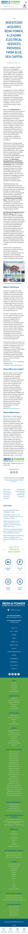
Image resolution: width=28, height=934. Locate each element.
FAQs (14, 721)
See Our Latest (8, 588)
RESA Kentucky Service (14, 762)
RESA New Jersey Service (14, 768)
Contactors (14, 878)
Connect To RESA (8, 568)
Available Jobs (14, 698)
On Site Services (13, 736)
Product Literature (14, 715)
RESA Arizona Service (14, 751)
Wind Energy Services (14, 915)
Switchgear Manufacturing (14, 866)
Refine (24, 7)
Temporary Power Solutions (14, 846)
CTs (14, 880)
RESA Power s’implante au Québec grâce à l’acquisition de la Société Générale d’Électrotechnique (13, 531)
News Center (14, 685)
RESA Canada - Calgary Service (14, 785)
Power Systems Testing (14, 732)
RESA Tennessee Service (14, 778)
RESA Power (14, 481)
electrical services (8, 479)
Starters (14, 876)
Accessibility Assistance (14, 723)
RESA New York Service (14, 770)
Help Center (14, 719)
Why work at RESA (14, 708)
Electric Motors (14, 870)
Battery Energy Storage (14, 906)
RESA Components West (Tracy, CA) (14, 855)
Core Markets (14, 689)
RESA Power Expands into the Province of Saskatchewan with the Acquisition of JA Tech (13, 516)
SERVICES (14, 648)
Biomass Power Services (14, 908)
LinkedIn (7, 365)
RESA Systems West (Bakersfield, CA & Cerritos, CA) (14, 900)
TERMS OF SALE (14, 645)
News (14, 18)
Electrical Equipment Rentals (14, 864)
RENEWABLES (14, 662)
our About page (17, 455)
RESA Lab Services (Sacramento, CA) (14, 819)
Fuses (14, 835)
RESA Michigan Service (14, 764)
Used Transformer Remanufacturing (14, 810)
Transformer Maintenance (14, 804)
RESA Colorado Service (14, 756)
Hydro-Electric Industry (14, 911)
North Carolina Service (14, 772)
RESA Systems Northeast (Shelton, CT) (14, 895)
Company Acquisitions (14, 691)
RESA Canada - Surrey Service (14, 791)
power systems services (10, 418)
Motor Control (14, 838)
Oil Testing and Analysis (14, 806)
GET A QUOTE (14, 665)
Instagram (20, 365)
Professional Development (14, 700)
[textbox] (11, 6)
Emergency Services (14, 740)
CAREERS (14, 635)
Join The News (20, 588)
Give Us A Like (20, 568)
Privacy (14, 925)
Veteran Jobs (14, 706)
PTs (14, 882)
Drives (14, 886)
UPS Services (14, 745)
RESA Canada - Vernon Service (14, 795)
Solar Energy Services (14, 913)
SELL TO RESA (14, 631)
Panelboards (14, 840)
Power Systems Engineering (14, 734)
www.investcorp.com (12, 361)
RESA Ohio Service (14, 776)
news (17, 477)
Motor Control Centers (14, 889)
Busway (14, 831)
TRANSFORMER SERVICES (14, 651)
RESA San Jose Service (14, 781)
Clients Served (14, 687)
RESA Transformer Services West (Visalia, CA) (14, 824)
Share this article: (14, 469)
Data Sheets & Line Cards (13, 717)
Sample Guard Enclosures (14, 808)
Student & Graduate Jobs (14, 702)
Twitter (12, 365)
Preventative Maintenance (14, 730)
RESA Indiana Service (14, 760)
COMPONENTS (14, 658)
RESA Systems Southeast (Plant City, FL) (14, 897)
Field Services (14, 738)
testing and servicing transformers (13, 437)
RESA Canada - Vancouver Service (14, 793)
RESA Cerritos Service (14, 754)
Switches (14, 842)
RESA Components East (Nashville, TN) (14, 857)
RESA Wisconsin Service (14, 783)
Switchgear (14, 874)
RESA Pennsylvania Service (14, 774)
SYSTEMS (14, 655)
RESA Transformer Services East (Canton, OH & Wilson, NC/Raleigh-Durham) (14, 822)
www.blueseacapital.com (13, 408)
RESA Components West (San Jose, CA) (14, 853)
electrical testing (17, 479)
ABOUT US (14, 628)
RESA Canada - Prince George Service (14, 789)
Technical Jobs (14, 704)
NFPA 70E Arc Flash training (14, 743)
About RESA (14, 683)
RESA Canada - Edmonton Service (14, 787)
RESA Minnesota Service (14, 766)
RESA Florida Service (14, 758)
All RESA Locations (15, 610)
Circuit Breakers (13, 833)
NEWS (14, 638)
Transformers (14, 844)
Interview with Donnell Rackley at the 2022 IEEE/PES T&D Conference (20, 493)
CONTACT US (14, 641)
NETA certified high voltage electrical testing (14, 479)
